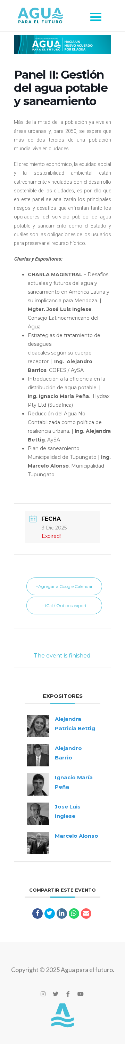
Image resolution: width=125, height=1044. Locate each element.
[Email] (86, 913)
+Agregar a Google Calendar (64, 586)
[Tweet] (49, 913)
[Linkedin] (62, 913)
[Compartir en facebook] (37, 913)
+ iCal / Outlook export (64, 605)
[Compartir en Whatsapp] (74, 913)
